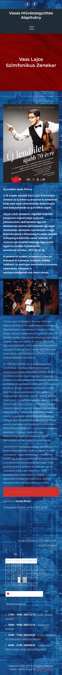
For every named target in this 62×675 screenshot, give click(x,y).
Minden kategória (16, 603)
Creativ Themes (44, 669)
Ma (15, 554)
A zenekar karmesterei (21, 491)
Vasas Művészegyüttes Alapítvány (31, 15)
